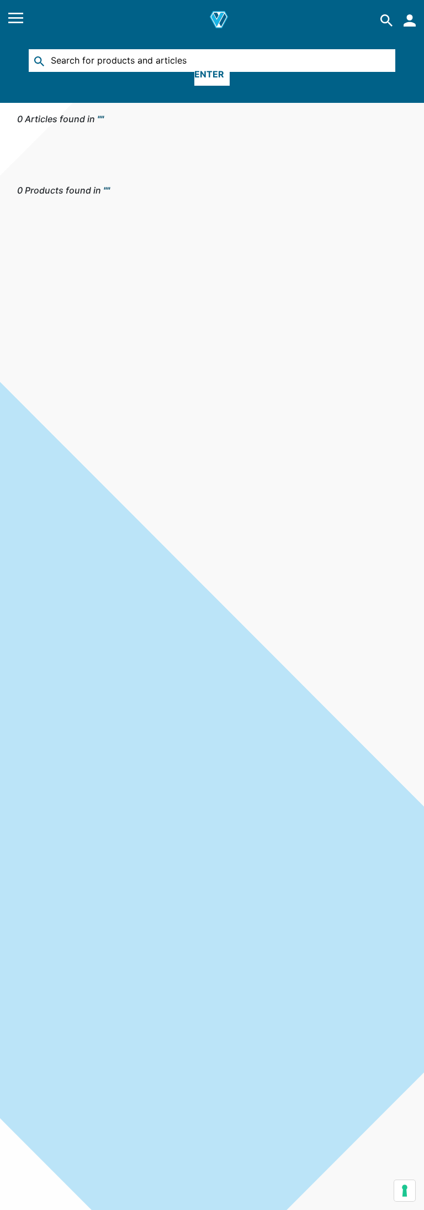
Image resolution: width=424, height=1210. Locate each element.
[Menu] (15, 20)
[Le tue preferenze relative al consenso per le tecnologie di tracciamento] (404, 1190)
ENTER (209, 74)
